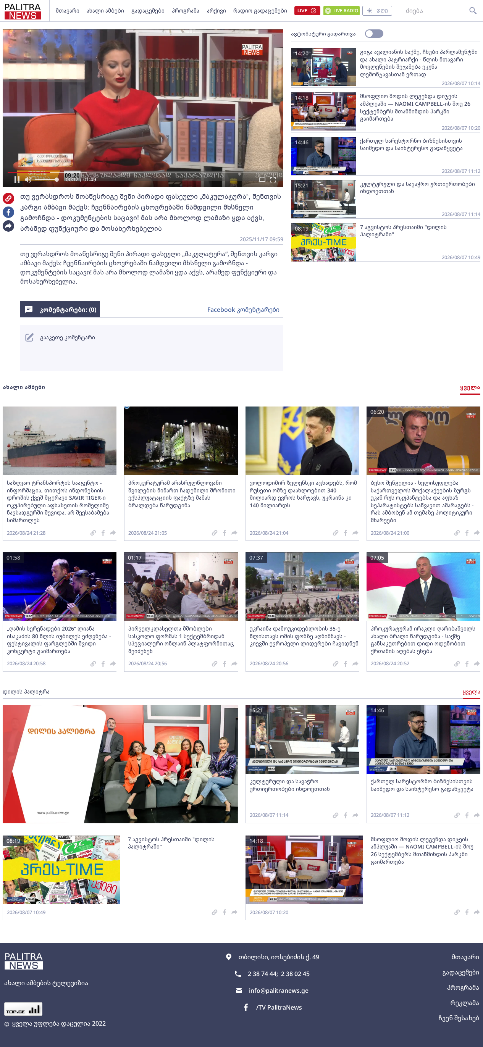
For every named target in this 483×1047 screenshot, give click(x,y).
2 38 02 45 (295, 974)
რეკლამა (465, 1003)
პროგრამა (185, 10)
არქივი (216, 10)
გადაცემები (148, 10)
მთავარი (67, 10)
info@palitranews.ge (279, 990)
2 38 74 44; (263, 974)
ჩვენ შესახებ (458, 1018)
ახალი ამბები (105, 10)
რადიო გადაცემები (260, 10)
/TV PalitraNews (279, 1007)
